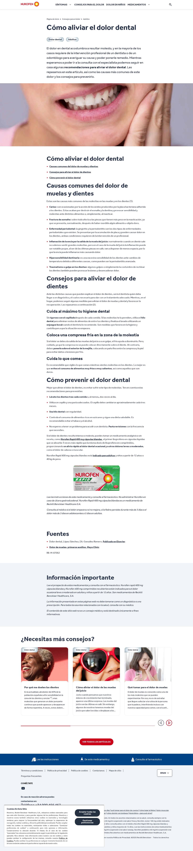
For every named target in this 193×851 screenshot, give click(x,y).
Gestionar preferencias (87, 821)
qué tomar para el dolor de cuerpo (125, 810)
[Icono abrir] (170, 4)
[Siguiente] (169, 723)
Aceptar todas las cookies (87, 813)
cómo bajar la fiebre (148, 810)
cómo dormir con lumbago (118, 813)
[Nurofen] (30, 4)
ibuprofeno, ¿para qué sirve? (140, 813)
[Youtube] (23, 788)
